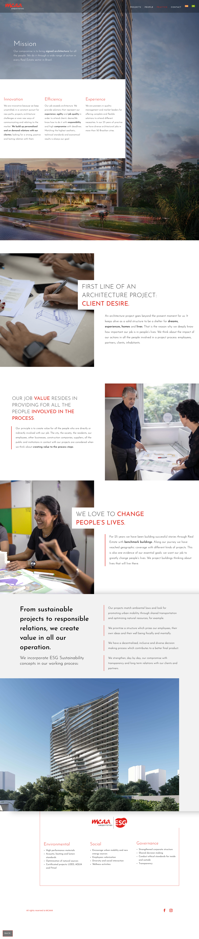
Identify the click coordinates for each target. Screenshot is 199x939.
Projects (135, 7)
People (149, 7)
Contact (176, 7)
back (8, 933)
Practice (162, 7)
